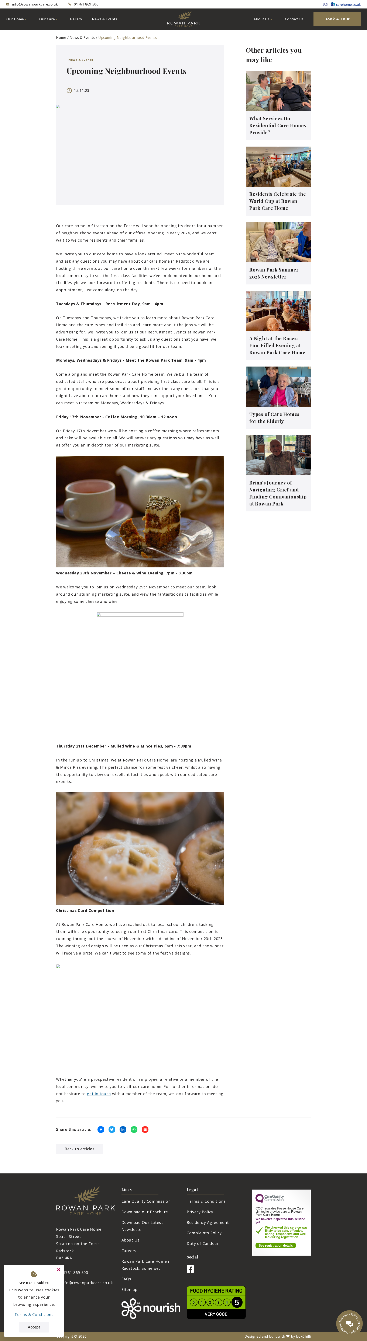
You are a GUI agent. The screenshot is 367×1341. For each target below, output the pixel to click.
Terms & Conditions (206, 1201)
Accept (34, 1327)
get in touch (99, 1093)
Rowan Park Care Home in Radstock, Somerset (146, 1265)
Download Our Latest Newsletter (142, 1226)
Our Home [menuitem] (15, 19)
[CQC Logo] (269, 1202)
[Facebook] (190, 1271)
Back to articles (79, 1148)
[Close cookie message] (58, 1270)
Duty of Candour (203, 1243)
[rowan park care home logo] (183, 19)
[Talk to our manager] (349, 1323)
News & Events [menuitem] (104, 19)
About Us (130, 1240)
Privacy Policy (200, 1211)
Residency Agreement (208, 1222)
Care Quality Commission (146, 1201)
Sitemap (129, 1289)
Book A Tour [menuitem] (337, 18)
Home (61, 37)
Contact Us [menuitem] (294, 19)
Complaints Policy (204, 1232)
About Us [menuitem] (262, 19)
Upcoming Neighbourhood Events (127, 37)
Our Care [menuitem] (47, 19)
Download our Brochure (144, 1211)
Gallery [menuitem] (76, 19)
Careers (128, 1250)
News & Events (82, 37)
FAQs (126, 1278)
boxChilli (303, 1336)
